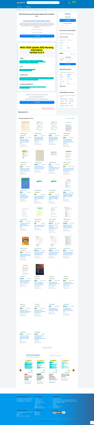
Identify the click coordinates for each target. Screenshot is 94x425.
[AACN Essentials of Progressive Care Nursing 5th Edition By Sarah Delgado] (40, 297)
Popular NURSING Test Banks (59, 402)
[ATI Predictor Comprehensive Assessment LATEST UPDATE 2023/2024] (25, 183)
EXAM (23, 9)
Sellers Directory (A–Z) (40, 407)
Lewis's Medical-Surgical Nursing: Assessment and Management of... (68, 169)
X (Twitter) (38, 414)
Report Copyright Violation (49, 108)
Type (61, 47)
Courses (19, 6)
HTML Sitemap (39, 406)
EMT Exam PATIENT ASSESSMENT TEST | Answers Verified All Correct (53, 377)
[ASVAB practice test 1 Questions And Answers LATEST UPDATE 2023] (40, 155)
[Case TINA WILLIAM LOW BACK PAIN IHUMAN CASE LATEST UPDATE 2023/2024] (40, 183)
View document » (52, 382)
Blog (36, 405)
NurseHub (68, 57)
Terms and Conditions (39, 402)
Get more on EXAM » (70, 118)
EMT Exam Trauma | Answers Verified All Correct (65, 375)
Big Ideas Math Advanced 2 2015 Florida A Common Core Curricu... (25, 255)
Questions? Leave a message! (24, 416)
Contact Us (37, 403)
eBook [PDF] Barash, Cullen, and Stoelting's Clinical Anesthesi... (39, 283)
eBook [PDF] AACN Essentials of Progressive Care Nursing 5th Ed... (25, 311)
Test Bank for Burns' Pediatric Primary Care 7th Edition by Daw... (68, 283)
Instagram (38, 412)
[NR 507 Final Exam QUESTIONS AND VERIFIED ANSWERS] (28, 364)
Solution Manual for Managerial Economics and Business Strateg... (54, 309)
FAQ (18, 414)
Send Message (68, 64)
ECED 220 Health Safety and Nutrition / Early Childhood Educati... (39, 253)
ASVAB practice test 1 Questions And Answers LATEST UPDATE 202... (39, 167)
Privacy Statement (38, 399)
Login (70, 3)
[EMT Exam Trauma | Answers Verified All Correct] (65, 364)
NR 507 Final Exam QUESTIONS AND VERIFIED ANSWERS (28, 377)
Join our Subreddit (57, 398)
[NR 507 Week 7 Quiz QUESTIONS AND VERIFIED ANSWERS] (41, 364)
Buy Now (38, 35)
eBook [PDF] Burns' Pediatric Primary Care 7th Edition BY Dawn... (54, 283)
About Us (37, 398)
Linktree (37, 413)
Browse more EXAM (47, 347)
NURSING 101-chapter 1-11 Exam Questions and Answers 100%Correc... (25, 169)
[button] (20, 370)
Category (61, 76)
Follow (73, 53)
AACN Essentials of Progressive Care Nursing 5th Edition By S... (39, 311)
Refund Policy (38, 401)
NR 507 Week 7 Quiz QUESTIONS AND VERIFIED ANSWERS (40, 377)
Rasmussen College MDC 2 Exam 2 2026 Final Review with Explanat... (25, 281)
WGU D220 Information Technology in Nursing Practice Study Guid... (68, 253)
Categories (27, 6)
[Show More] (36, 27)
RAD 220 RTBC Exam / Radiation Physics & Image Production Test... (68, 226)
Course (61, 74)
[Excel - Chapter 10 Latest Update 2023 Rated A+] (40, 212)
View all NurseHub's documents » (33, 357)
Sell (74, 1)
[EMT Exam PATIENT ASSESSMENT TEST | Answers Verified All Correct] (53, 364)
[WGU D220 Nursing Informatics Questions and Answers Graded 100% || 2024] (25, 126)
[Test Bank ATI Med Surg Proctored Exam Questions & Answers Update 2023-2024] (25, 212)
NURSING (19, 9)
